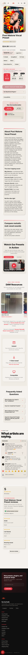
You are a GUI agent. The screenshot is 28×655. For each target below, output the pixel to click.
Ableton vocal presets (6, 316)
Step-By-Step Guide (14, 364)
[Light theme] (3, 3)
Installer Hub (4, 626)
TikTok (17, 608)
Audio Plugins (5, 619)
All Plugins (4, 621)
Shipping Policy (5, 646)
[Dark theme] (5, 3)
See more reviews (14, 551)
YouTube (11, 608)
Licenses (4, 632)
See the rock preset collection (12, 235)
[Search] (18, 3)
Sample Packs (5, 617)
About (3, 635)
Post (25, 474)
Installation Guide (5, 615)
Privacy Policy (5, 641)
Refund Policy (5, 642)
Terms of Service (5, 644)
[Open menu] (24, 3)
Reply (6, 450)
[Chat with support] (2, 652)
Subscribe (8, 588)
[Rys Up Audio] (13, 3)
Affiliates (3, 633)
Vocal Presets (5, 614)
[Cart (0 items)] (21, 3)
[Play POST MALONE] (6, 114)
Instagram (5, 608)
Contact (3, 630)
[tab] (7, 77)
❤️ (3, 471)
